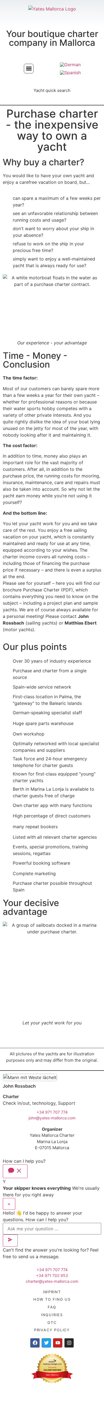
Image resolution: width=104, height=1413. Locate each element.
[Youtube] (57, 1343)
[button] (29, 68)
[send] (10, 1240)
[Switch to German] (70, 64)
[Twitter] (46, 1343)
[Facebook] (35, 1343)
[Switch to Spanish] (70, 72)
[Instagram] (69, 1343)
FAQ (52, 1307)
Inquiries (52, 1315)
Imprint (52, 1292)
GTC (51, 1322)
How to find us (52, 1299)
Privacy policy (52, 1330)
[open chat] (15, 1171)
